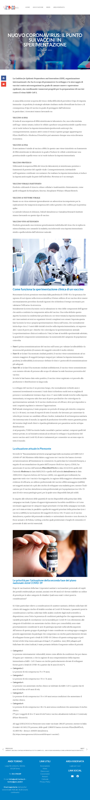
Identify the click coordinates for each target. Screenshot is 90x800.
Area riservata (59, 7)
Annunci (45, 776)
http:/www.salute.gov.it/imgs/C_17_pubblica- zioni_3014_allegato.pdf (53, 641)
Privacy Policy (45, 782)
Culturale (45, 779)
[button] (3, 78)
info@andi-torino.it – (17, 779)
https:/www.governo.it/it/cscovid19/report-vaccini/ (37, 734)
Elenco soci (45, 771)
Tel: (15, 774)
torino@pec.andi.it (15, 782)
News (48, 7)
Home (27, 7)
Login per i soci (75, 766)
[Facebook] (77, 776)
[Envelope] (72, 776)
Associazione (38, 7)
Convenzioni (45, 774)
